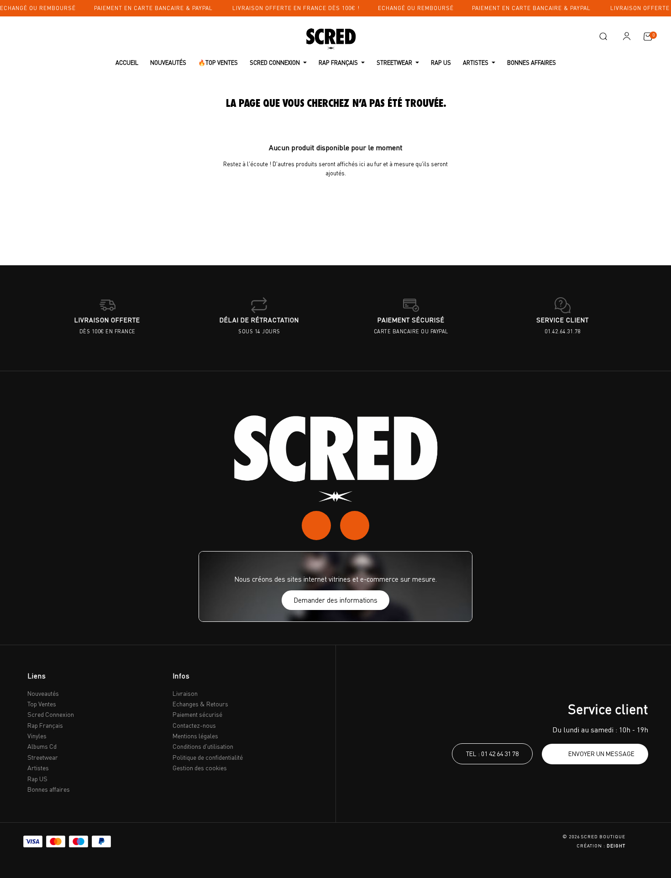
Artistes (38, 768)
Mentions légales (195, 736)
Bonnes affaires (48, 789)
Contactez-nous (194, 725)
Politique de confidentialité (208, 757)
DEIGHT (616, 845)
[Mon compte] (627, 36)
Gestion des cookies (200, 768)
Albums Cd (42, 746)
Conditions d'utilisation (203, 746)
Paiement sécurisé (197, 714)
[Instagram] (316, 525)
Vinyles (37, 736)
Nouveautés (43, 693)
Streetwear (42, 757)
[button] (603, 36)
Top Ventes (41, 704)
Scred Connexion (50, 714)
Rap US (37, 779)
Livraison (185, 693)
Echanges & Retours (200, 704)
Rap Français (45, 725)
